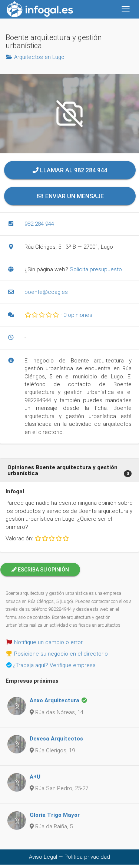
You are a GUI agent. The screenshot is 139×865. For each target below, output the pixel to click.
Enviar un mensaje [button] (74, 196)
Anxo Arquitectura (54, 700)
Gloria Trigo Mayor (55, 815)
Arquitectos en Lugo (39, 57)
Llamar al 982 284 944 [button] (73, 170)
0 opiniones (77, 315)
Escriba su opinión (43, 570)
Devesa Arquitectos (56, 738)
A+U (35, 776)
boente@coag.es (46, 292)
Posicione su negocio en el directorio (61, 653)
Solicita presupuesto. (96, 269)
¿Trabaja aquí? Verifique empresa (54, 665)
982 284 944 (39, 224)
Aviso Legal (43, 857)
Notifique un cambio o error (48, 642)
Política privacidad (87, 857)
